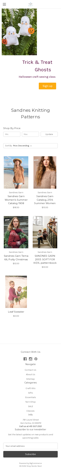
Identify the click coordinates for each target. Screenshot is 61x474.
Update (49, 134)
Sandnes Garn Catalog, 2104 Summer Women (45, 200)
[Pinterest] (36, 359)
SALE (30, 406)
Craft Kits (31, 388)
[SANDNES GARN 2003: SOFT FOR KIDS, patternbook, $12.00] (45, 232)
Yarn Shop (30, 402)
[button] (47, 86)
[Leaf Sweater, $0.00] (16, 292)
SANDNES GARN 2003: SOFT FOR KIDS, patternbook (44, 259)
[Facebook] (25, 359)
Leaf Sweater (16, 311)
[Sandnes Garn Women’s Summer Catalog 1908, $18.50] (16, 172)
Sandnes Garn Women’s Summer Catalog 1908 (16, 200)
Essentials (30, 397)
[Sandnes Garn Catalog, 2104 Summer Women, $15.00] (45, 172)
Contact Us (30, 370)
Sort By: (8, 145)
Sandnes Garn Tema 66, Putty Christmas (16, 257)
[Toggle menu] (4, 4)
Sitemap (30, 379)
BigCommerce (36, 463)
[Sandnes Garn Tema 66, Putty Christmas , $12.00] (16, 232)
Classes (30, 411)
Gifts (30, 392)
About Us (30, 374)
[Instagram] (30, 359)
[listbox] (23, 145)
